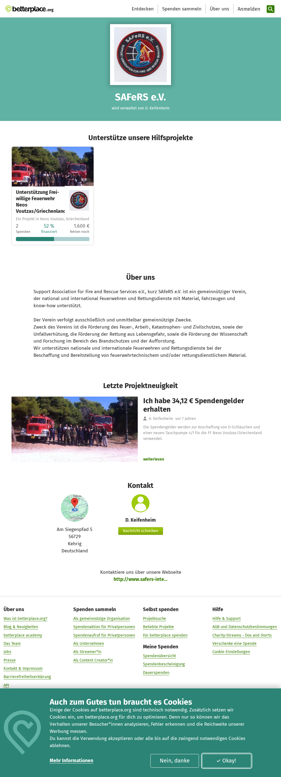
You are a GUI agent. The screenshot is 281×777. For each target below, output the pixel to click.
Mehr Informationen (71, 761)
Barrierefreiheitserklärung (27, 676)
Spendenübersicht (159, 655)
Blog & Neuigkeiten (21, 626)
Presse (10, 660)
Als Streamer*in (87, 651)
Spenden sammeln (181, 9)
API (6, 685)
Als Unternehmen (88, 643)
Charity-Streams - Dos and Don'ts (242, 635)
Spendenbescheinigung (164, 664)
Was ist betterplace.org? (25, 618)
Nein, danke (175, 760)
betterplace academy (23, 635)
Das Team (12, 643)
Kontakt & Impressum (23, 668)
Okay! (229, 760)
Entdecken (143, 9)
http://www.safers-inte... (140, 579)
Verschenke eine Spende (234, 643)
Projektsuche (154, 618)
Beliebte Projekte (158, 626)
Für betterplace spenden (165, 635)
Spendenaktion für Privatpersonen (104, 626)
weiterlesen (153, 459)
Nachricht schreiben (140, 531)
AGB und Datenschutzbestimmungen (244, 626)
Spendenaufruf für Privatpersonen (104, 635)
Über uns (219, 9)
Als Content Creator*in (93, 660)
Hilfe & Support (226, 618)
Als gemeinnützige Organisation (101, 618)
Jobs (7, 651)
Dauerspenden (156, 672)
